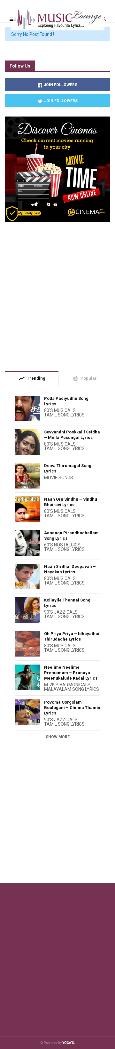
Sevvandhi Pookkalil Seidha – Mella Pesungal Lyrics (72, 435)
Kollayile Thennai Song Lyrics (67, 603)
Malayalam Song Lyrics (71, 689)
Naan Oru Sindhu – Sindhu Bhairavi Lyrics (70, 502)
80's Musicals (60, 410)
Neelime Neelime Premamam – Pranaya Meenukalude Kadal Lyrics (70, 673)
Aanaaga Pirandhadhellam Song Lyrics (71, 535)
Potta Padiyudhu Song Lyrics (66, 401)
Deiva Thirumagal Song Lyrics (67, 468)
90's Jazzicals (61, 612)
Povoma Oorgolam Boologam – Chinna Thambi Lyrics (72, 707)
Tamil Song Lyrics (64, 415)
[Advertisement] (57, 293)
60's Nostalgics (62, 545)
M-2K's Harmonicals (67, 684)
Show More (58, 737)
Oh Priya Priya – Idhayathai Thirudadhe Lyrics (71, 636)
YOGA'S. (68, 1043)
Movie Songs (58, 477)
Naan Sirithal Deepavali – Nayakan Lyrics (70, 569)
